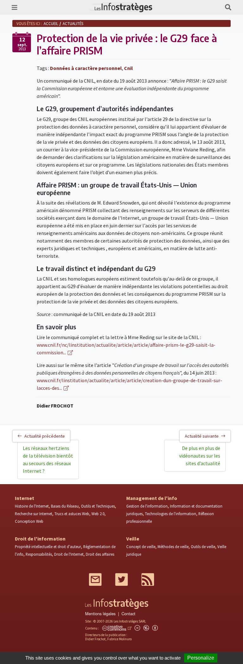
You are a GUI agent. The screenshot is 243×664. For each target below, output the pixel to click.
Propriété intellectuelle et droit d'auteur (48, 546)
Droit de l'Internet (69, 554)
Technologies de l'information (170, 513)
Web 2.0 (97, 513)
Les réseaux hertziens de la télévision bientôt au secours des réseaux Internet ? (48, 459)
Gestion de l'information (147, 506)
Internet (24, 498)
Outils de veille (203, 546)
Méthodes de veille (173, 546)
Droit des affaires (100, 554)
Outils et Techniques (98, 506)
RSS (147, 579)
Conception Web (29, 521)
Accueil (51, 23)
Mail (95, 579)
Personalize (200, 658)
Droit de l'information (40, 538)
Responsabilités (39, 554)
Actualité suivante (202, 436)
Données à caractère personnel (86, 68)
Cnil (128, 68)
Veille (132, 538)
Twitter (121, 579)
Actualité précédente (44, 436)
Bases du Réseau (65, 506)
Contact (128, 613)
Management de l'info (151, 498)
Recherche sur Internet (33, 513)
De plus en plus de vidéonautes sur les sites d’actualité (199, 455)
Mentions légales (100, 613)
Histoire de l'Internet (32, 506)
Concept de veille (140, 546)
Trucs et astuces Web (71, 513)
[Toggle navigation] (15, 7)
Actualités (73, 23)
